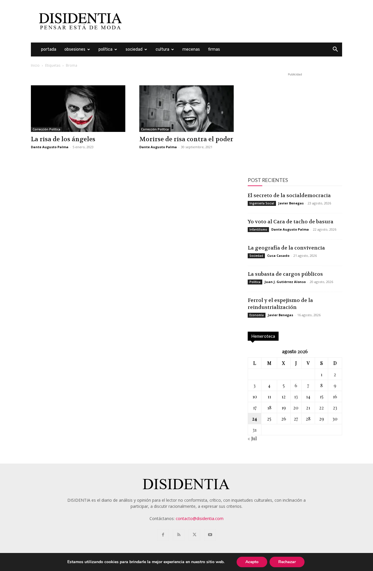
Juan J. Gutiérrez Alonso (285, 282)
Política (105, 49)
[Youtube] (210, 535)
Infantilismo (258, 229)
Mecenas (191, 49)
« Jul (252, 438)
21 (308, 407)
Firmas (214, 49)
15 (321, 396)
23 (335, 407)
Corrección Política (46, 129)
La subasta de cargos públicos (285, 274)
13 (296, 396)
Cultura (162, 49)
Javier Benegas (291, 203)
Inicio (35, 65)
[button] (335, 50)
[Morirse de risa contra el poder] (186, 108)
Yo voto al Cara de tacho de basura (290, 221)
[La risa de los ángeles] (78, 108)
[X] (194, 535)
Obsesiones (74, 49)
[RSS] (178, 535)
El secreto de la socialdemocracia (289, 195)
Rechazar (287, 562)
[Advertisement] (236, 21)
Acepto (251, 562)
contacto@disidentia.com (200, 518)
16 (335, 396)
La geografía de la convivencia (286, 248)
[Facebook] (163, 535)
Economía (256, 315)
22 (321, 407)
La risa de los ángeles (63, 139)
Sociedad (134, 49)
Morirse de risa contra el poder (186, 139)
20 (295, 407)
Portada (48, 49)
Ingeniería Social (261, 203)
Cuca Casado (278, 255)
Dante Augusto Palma (49, 147)
